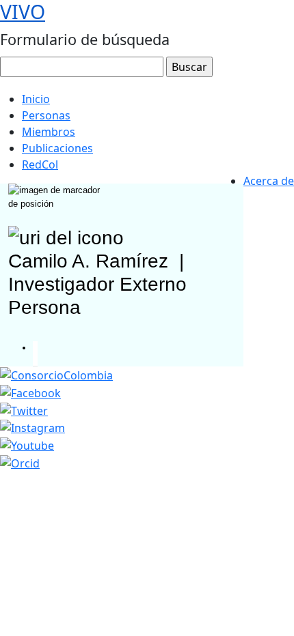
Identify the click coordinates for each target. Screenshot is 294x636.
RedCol (40, 164)
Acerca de (268, 180)
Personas (46, 115)
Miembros (48, 131)
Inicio (36, 98)
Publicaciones (57, 148)
